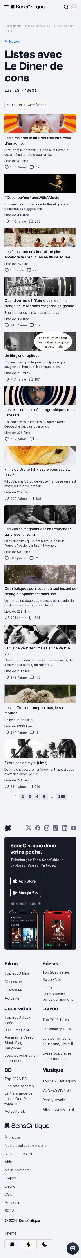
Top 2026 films (17, 973)
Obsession (13, 981)
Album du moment (58, 1109)
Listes (12, 31)
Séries (50, 963)
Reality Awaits (54, 1100)
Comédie (42, 26)
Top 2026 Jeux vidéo (17, 1020)
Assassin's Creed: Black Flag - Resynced (19, 1042)
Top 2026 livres (55, 1019)
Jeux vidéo (18, 1009)
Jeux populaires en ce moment (21, 1058)
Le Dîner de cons (63, 26)
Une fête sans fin (19, 1086)
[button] (74, 6)
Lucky (47, 986)
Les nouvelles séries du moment (57, 997)
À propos (12, 1137)
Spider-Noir (52, 979)
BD (8, 1070)
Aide (8, 1162)
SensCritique (13, 26)
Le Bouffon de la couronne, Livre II (57, 1041)
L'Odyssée (13, 990)
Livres (50, 1009)
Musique (52, 1070)
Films (28, 26)
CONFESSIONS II (57, 1090)
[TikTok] (55, 829)
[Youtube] (73, 829)
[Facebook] (37, 829)
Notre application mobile (25, 1145)
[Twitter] (29, 829)
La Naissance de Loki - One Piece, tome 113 (19, 1098)
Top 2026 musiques (59, 1081)
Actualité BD (15, 1111)
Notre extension (18, 1153)
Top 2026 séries (56, 972)
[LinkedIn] (65, 829)
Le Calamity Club (56, 1029)
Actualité (11, 998)
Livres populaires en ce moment (57, 1056)
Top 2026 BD (15, 1079)
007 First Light (16, 1030)
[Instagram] (47, 829)
